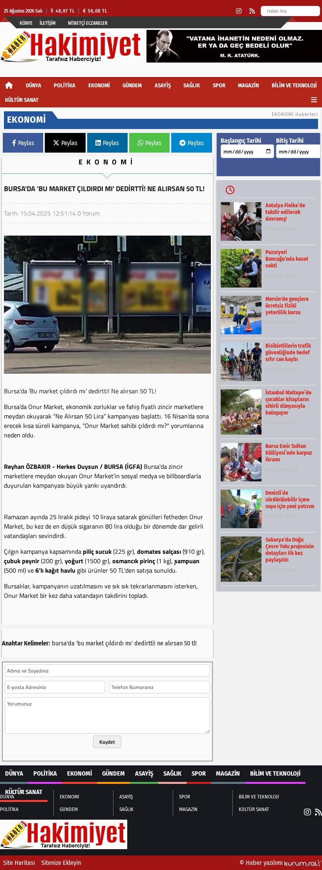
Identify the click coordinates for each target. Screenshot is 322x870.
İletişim (48, 23)
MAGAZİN (248, 85)
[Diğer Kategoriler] (314, 100)
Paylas (26, 143)
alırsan (174, 643)
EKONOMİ (99, 85)
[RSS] (252, 11)
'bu (80, 643)
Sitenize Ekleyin (61, 862)
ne (160, 643)
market (95, 643)
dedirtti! (145, 643)
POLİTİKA (64, 85)
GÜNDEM (132, 85)
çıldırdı (114, 643)
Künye (26, 23)
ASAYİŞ (163, 85)
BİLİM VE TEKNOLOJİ (294, 85)
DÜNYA (33, 85)
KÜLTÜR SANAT (21, 100)
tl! (194, 643)
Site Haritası (19, 862)
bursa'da (63, 643)
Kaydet (107, 742)
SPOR (219, 85)
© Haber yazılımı (262, 862)
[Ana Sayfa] (9, 85)
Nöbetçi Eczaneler (88, 23)
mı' (129, 643)
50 (187, 643)
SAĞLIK (191, 85)
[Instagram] (239, 11)
